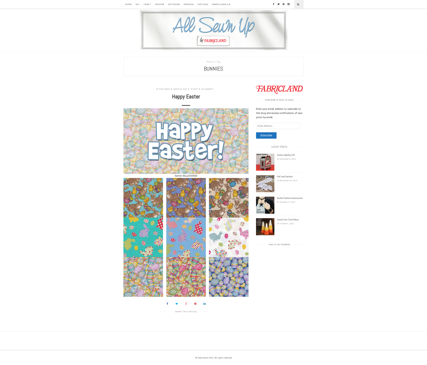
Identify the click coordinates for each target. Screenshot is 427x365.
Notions (203, 4)
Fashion (189, 4)
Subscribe (266, 135)
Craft (147, 4)
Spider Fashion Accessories (290, 198)
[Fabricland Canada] (213, 30)
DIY (138, 4)
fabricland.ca (221, 4)
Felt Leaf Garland (285, 176)
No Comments (207, 89)
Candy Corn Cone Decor (288, 219)
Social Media (164, 89)
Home (128, 4)
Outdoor (174, 4)
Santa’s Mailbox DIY (286, 154)
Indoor (159, 4)
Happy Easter (186, 96)
